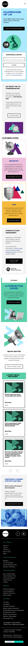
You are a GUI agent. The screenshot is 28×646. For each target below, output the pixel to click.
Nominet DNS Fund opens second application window (13, 395)
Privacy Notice (16, 622)
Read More (8, 402)
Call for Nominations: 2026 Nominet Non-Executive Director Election (13, 424)
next (17, 470)
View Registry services (14, 177)
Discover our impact (14, 302)
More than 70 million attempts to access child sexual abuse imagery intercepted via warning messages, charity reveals (14, 454)
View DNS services (14, 220)
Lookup (14, 65)
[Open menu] (25, 3)
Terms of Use (7, 624)
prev (10, 470)
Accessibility (7, 622)
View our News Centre (14, 366)
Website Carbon (19, 641)
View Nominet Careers (14, 504)
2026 (6, 405)
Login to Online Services (14, 261)
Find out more (14, 115)
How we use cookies (18, 624)
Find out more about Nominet (14, 28)
